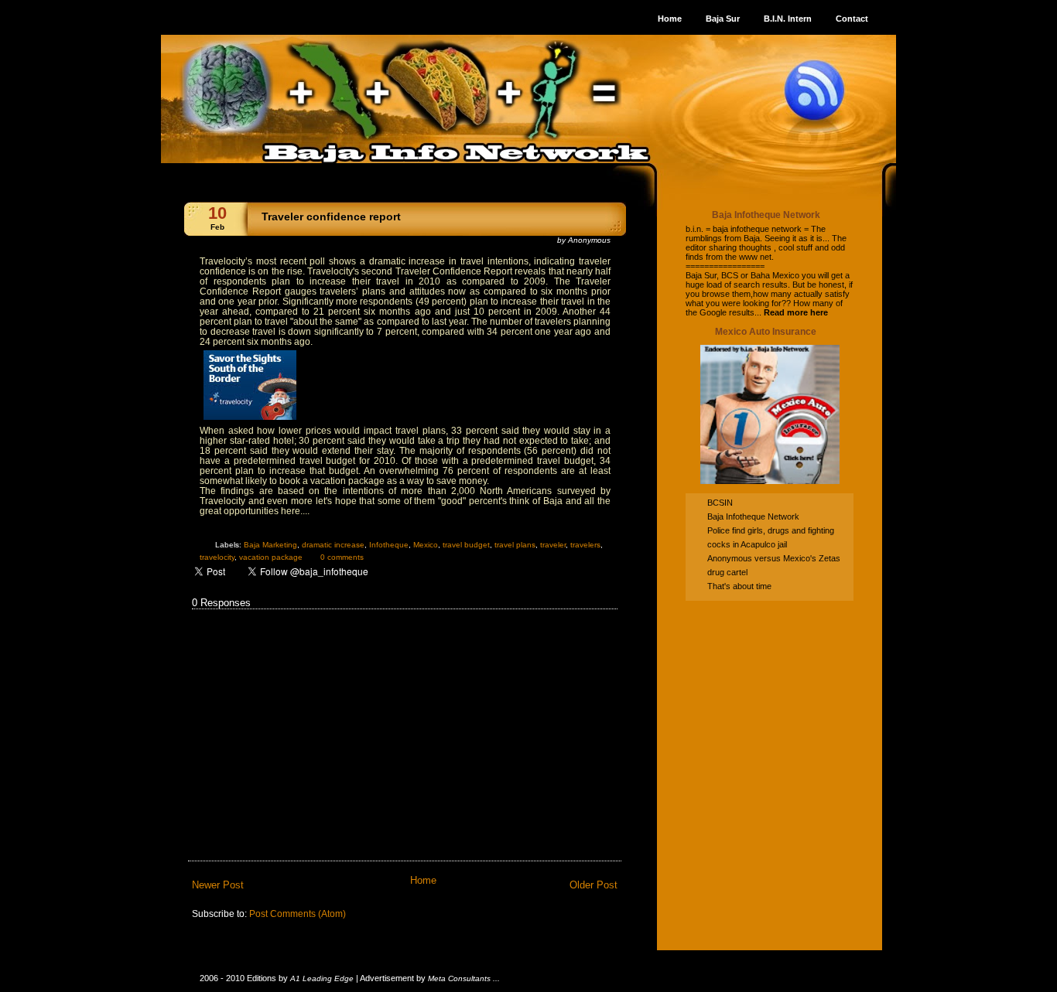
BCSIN (720, 502)
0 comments (342, 557)
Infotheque (389, 544)
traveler (553, 544)
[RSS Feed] (815, 90)
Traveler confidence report (331, 216)
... (496, 978)
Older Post (593, 885)
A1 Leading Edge (322, 978)
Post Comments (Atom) (297, 913)
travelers (585, 544)
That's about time (739, 586)
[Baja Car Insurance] (769, 484)
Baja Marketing (270, 544)
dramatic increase (333, 544)
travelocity (217, 557)
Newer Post (218, 885)
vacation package (271, 557)
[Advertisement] (782, 713)
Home (423, 880)
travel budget (466, 544)
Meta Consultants (459, 978)
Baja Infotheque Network (753, 516)
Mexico (425, 544)
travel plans (514, 544)
